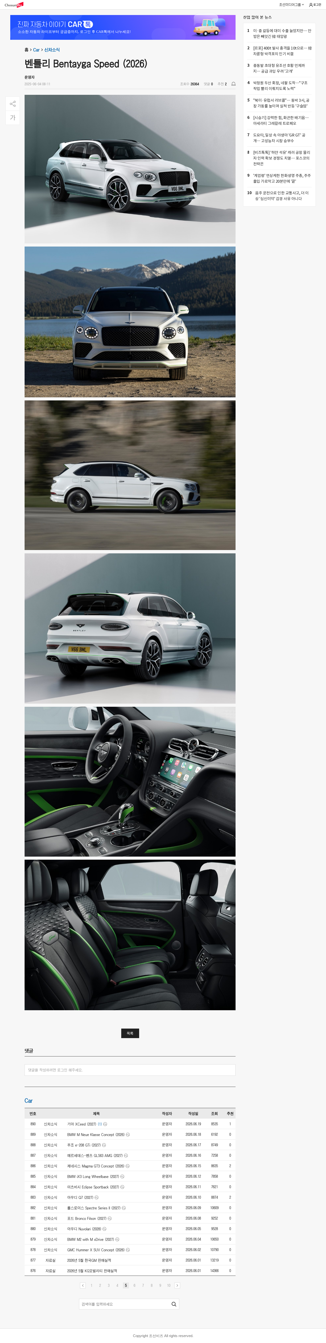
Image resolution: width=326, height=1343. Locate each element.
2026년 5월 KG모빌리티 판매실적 (92, 1270)
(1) (100, 1124)
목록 (130, 1033)
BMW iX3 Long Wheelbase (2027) (93, 1176)
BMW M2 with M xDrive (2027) (90, 1239)
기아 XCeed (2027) (81, 1124)
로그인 (317, 5)
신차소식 (52, 49)
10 (168, 1285)
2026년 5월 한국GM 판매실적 (89, 1260)
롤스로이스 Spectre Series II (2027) (94, 1208)
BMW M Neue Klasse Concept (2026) (96, 1134)
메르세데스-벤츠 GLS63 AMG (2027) (95, 1155)
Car (36, 49)
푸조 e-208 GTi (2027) (84, 1145)
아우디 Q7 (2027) (80, 1197)
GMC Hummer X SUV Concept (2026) (96, 1249)
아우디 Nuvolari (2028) (84, 1229)
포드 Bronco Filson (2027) (87, 1218)
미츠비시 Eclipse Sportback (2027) (93, 1187)
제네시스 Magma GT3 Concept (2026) (96, 1166)
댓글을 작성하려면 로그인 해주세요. (55, 1070)
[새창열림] (16, 5)
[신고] (233, 84)
